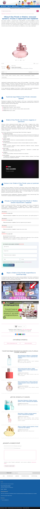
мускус (3, 75)
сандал (21, 374)
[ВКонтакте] (15, 334)
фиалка (37, 387)
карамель (19, 420)
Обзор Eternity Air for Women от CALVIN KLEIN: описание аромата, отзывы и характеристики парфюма (28, 356)
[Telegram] (24, 334)
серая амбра (26, 362)
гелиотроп (14, 75)
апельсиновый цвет (27, 419)
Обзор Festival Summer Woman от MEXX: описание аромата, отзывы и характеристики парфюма (28, 369)
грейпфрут (29, 361)
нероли (33, 417)
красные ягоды (4, 77)
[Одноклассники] (17, 334)
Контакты (5, 489)
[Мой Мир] (18, 334)
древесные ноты (21, 419)
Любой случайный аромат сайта (12, 343)
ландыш (24, 361)
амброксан (33, 387)
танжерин (23, 420)
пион (19, 362)
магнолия (32, 374)
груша (21, 362)
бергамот (22, 75)
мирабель (23, 375)
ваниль (10, 75)
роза (21, 387)
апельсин (30, 404)
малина (18, 75)
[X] (20, 334)
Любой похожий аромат (28, 343)
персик (29, 387)
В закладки (36, 63)
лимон (21, 388)
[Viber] (23, 334)
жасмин (7, 75)
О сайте (2, 489)
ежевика (33, 75)
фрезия (28, 374)
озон (30, 362)
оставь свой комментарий (26, 329)
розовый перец (35, 404)
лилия (33, 419)
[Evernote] (21, 334)
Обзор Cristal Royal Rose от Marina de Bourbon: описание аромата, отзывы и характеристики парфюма (28, 382)
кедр (23, 362)
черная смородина (27, 75)
